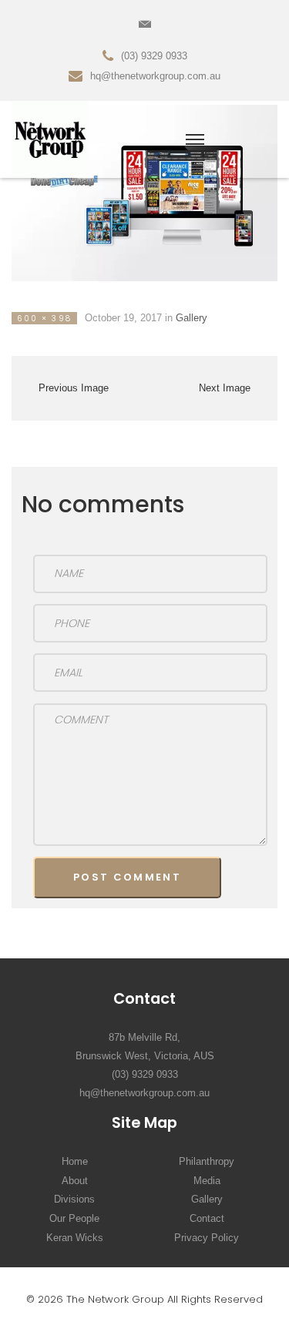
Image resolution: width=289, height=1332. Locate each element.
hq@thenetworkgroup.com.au (144, 1093)
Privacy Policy (206, 1237)
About (75, 1180)
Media (206, 1180)
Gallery (191, 318)
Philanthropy (206, 1161)
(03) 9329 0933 (145, 1074)
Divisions (74, 1199)
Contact (207, 1218)
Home (75, 1161)
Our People (74, 1218)
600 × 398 (44, 318)
